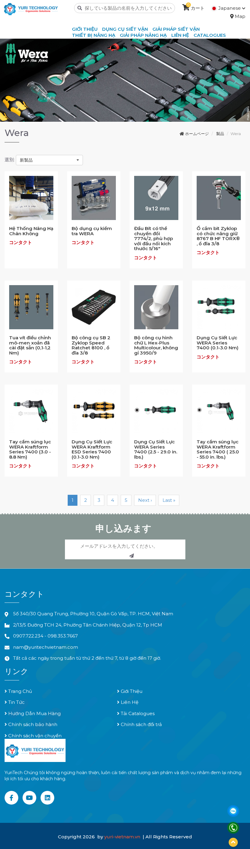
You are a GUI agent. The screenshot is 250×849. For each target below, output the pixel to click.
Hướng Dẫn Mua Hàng (34, 713)
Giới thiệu (85, 29)
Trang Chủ (19, 691)
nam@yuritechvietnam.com (45, 647)
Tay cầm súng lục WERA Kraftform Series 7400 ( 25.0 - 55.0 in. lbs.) (218, 449)
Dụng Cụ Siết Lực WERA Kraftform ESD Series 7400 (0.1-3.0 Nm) (92, 449)
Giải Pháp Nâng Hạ (143, 35)
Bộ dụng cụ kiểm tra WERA (92, 230)
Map (239, 16)
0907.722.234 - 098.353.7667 (45, 636)
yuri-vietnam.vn (122, 837)
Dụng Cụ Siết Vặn (125, 29)
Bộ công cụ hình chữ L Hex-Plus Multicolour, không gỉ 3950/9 (156, 345)
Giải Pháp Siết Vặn (176, 29)
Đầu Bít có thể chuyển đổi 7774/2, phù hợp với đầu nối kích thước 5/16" (153, 238)
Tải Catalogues (137, 713)
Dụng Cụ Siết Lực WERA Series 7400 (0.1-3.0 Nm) (217, 343)
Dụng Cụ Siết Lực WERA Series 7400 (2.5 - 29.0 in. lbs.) (155, 449)
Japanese (229, 8)
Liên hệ (180, 35)
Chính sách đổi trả (141, 724)
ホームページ (196, 133)
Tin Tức (16, 702)
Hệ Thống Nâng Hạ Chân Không (31, 230)
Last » (168, 500)
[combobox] (49, 160)
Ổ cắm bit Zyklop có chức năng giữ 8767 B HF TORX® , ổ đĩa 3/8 (218, 235)
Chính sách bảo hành (32, 724)
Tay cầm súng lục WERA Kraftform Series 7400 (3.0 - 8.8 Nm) (30, 449)
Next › (145, 500)
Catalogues (210, 35)
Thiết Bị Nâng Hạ (93, 35)
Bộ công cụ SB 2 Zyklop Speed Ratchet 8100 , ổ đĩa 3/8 (91, 345)
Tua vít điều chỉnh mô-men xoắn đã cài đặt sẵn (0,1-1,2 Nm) (30, 345)
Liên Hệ (129, 702)
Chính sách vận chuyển (34, 736)
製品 (220, 133)
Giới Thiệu (131, 691)
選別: (10, 159)
